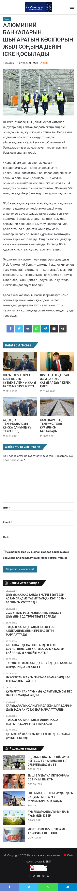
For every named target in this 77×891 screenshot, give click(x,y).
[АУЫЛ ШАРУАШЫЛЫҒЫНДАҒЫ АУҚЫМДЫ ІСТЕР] (14, 817)
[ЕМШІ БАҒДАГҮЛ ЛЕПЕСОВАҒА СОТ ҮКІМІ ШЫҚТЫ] (14, 781)
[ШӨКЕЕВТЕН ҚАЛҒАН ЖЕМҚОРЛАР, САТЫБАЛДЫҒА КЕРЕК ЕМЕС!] (57, 361)
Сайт (6, 537)
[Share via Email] (54, 328)
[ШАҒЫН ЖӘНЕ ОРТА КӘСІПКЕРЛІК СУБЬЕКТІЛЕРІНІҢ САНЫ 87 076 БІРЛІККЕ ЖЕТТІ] (20, 361)
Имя (6, 507)
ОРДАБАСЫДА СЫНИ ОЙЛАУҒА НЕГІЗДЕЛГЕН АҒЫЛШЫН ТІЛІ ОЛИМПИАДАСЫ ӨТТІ (48, 760)
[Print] (63, 328)
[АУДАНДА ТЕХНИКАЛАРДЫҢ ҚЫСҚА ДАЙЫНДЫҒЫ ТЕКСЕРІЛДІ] (20, 406)
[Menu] (72, 7)
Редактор (8, 62)
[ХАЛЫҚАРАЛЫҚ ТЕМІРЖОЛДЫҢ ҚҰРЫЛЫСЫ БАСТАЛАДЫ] (57, 406)
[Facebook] (10, 328)
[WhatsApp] (36, 328)
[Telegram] (45, 328)
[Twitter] (19, 328)
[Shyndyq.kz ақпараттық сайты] (38, 7)
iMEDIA (47, 861)
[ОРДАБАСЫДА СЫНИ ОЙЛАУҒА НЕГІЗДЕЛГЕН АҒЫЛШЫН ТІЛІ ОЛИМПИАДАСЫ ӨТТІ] (14, 762)
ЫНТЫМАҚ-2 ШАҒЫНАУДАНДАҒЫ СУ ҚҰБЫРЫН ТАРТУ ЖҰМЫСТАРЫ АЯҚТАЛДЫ (50, 796)
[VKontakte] (28, 328)
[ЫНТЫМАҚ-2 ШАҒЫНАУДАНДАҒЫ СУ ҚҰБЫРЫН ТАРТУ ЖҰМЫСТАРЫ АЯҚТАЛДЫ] (14, 798)
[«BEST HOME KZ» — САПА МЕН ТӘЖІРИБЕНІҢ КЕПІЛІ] (14, 834)
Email (7, 522)
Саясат (7, 19)
